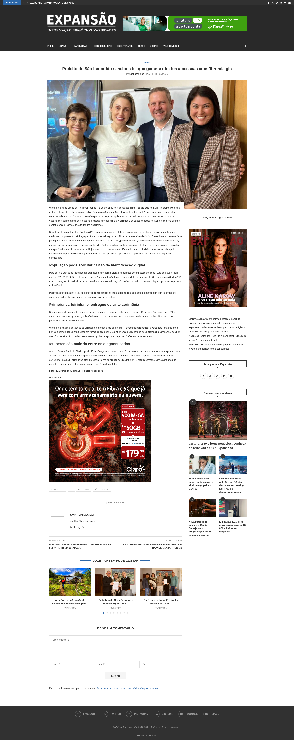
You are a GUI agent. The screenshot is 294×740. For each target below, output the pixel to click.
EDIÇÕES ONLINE (103, 46)
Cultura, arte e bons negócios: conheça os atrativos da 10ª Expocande (217, 446)
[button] (24, 2)
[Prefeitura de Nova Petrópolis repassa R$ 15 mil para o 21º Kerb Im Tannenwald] (161, 582)
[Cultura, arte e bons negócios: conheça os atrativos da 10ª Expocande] (218, 420)
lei (71, 489)
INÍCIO (50, 46)
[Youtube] (285, 2)
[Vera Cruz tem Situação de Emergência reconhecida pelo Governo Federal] (70, 582)
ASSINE (154, 46)
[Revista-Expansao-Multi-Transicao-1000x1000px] (100, 382)
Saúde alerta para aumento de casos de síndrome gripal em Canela (201, 483)
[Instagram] (277, 2)
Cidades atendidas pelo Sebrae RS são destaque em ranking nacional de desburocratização (231, 485)
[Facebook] (268, 2)
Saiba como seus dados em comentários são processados (127, 688)
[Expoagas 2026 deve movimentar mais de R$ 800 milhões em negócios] (233, 508)
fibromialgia (57, 489)
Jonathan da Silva (140, 73)
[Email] (289, 2)
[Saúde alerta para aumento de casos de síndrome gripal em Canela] (202, 465)
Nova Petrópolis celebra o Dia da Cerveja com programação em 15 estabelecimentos (200, 528)
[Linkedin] (281, 2)
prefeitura (83, 489)
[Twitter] (272, 2)
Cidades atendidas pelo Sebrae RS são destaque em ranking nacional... (72, 3)
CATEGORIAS (80, 46)
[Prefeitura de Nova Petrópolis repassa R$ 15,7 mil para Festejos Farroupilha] (116, 582)
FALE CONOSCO (171, 46)
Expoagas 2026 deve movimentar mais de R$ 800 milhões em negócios (232, 526)
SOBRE (141, 46)
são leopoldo (102, 489)
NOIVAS (62, 46)
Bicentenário (125, 46)
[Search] (245, 46)
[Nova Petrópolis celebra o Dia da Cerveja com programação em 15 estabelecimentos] (202, 508)
